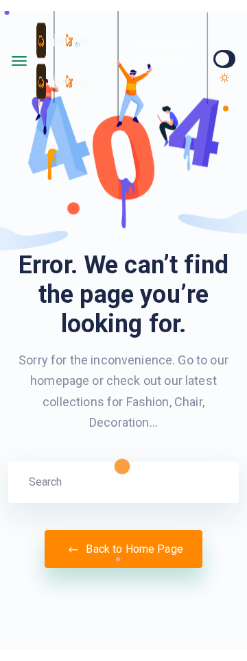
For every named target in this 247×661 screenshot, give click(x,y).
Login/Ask (162, 58)
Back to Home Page (133, 549)
